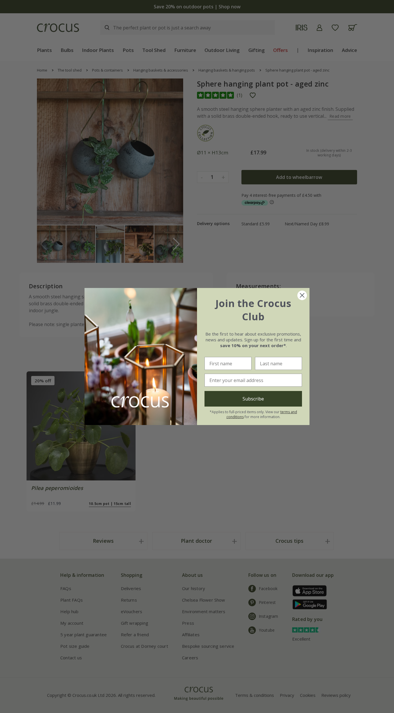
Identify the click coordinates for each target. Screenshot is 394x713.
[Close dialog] (302, 295)
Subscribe (253, 399)
